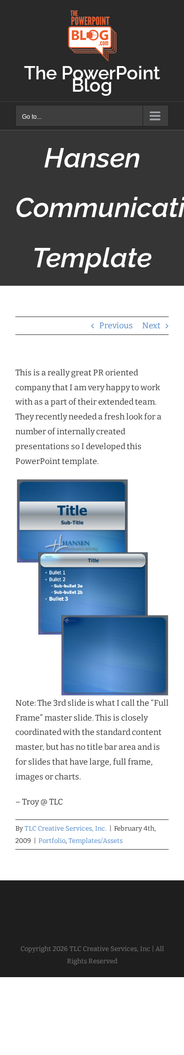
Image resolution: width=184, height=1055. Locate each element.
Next (151, 325)
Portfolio (51, 841)
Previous (116, 325)
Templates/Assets (95, 841)
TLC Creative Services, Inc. (66, 828)
